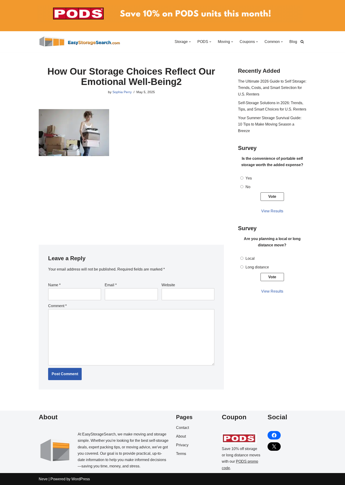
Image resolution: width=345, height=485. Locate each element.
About (181, 436)
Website (168, 285)
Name (54, 285)
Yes (248, 178)
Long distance (257, 267)
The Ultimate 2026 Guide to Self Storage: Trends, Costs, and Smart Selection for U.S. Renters (272, 87)
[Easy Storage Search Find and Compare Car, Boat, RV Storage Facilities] (80, 41)
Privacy (182, 445)
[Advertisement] (131, 198)
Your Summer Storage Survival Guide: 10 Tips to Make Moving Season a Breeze (269, 124)
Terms (181, 454)
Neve (43, 479)
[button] (190, 42)
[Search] (302, 41)
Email (111, 285)
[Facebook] (274, 435)
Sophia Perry (122, 92)
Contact (182, 428)
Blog (293, 42)
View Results (272, 211)
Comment (57, 306)
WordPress (80, 479)
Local (250, 258)
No (247, 187)
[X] (274, 446)
